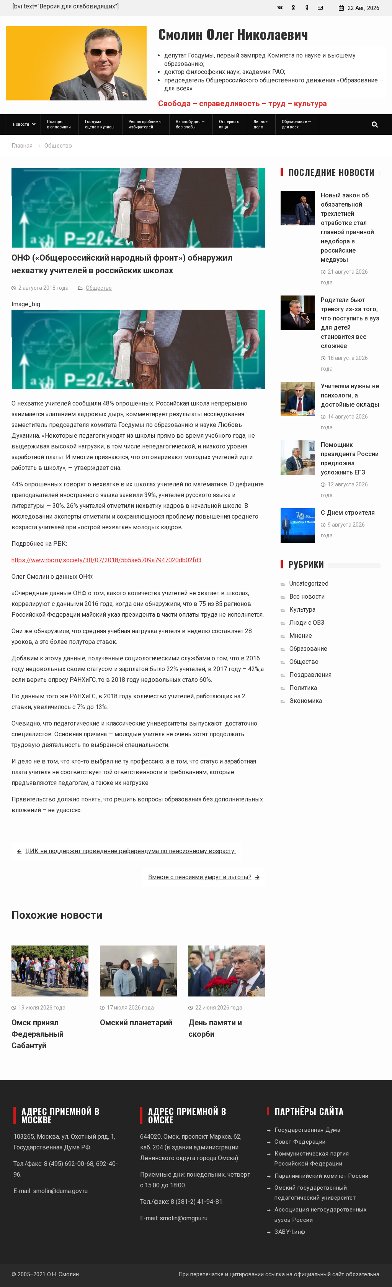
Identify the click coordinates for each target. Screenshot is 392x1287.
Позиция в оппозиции (59, 124)
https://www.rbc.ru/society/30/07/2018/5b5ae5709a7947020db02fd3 (106, 560)
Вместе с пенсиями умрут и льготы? (200, 877)
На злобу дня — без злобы (190, 124)
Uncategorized (308, 583)
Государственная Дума (307, 1129)
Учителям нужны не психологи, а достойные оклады (350, 395)
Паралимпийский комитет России (321, 1175)
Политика (303, 687)
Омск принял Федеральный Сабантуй (37, 1034)
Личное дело (260, 124)
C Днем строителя (348, 512)
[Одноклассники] (293, 8)
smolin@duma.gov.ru (60, 1191)
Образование (308, 648)
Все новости (307, 596)
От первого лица (229, 124)
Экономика (305, 700)
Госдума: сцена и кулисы (99, 124)
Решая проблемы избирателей (145, 124)
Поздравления (310, 674)
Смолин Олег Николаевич (233, 33)
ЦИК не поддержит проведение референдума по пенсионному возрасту (130, 851)
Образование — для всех (296, 124)
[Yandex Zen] (307, 8)
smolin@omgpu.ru (183, 1218)
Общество (99, 288)
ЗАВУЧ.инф (289, 1231)
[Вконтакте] (280, 8)
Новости (21, 124)
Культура (302, 609)
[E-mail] (320, 8)
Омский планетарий (136, 1022)
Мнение (300, 635)
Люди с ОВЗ (306, 622)
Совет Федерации (300, 1141)
